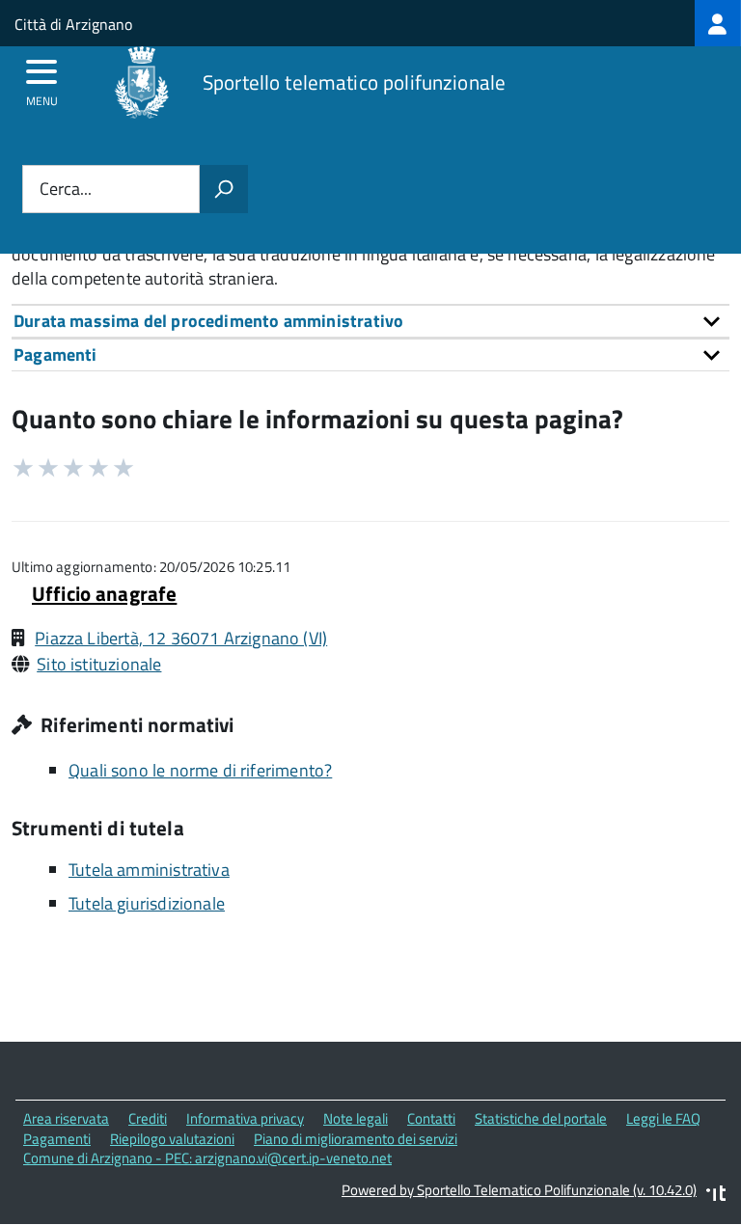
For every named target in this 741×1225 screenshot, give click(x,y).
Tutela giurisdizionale (147, 903)
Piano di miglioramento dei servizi (355, 1139)
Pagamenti (57, 1139)
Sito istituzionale (99, 664)
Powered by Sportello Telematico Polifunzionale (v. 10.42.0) (519, 1190)
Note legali (355, 1118)
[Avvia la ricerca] (224, 189)
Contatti (431, 1118)
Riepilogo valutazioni (172, 1139)
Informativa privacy (245, 1118)
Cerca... (66, 189)
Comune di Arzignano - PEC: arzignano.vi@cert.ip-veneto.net (207, 1158)
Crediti (147, 1118)
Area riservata (66, 1118)
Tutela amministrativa (149, 870)
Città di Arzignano (73, 24)
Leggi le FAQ (663, 1118)
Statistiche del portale (541, 1118)
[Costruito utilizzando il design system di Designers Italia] (716, 1195)
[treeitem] (718, 23)
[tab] (370, 321)
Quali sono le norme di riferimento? (200, 770)
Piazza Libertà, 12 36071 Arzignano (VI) (181, 638)
